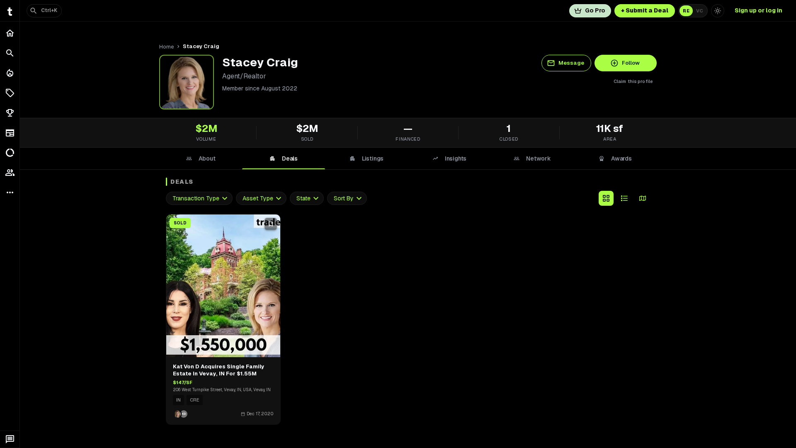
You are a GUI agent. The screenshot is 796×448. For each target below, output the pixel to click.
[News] (10, 132)
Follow (631, 62)
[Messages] (10, 439)
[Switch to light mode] (717, 10)
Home (166, 46)
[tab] (200, 158)
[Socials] (10, 172)
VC (699, 11)
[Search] (10, 53)
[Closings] (10, 73)
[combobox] (199, 198)
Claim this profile (633, 81)
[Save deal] (271, 224)
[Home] (10, 33)
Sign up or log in (758, 10)
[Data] (10, 152)
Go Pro (595, 10)
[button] (10, 93)
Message (571, 62)
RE (686, 11)
